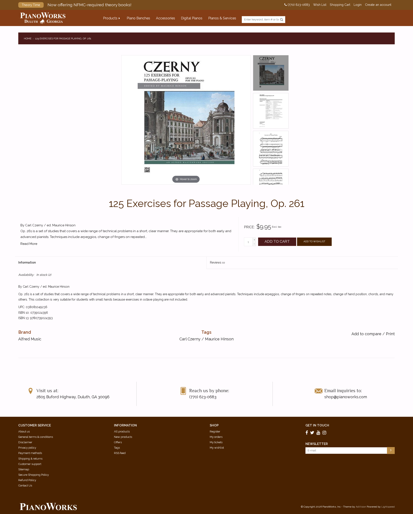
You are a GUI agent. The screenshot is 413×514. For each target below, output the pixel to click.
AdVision (361, 506)
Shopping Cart (340, 4)
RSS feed (120, 453)
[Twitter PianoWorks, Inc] (313, 432)
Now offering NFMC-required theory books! (76, 4)
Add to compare (366, 334)
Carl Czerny (189, 339)
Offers (118, 442)
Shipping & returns (30, 458)
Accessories (165, 18)
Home (27, 38)
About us (24, 431)
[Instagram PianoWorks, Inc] (325, 432)
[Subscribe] (391, 450)
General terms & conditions (35, 436)
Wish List (319, 4)
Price (249, 227)
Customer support (29, 464)
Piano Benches (138, 18)
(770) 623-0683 (298, 4)
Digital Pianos (191, 18)
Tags (117, 447)
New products (123, 436)
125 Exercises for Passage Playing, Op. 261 (63, 38)
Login (358, 4)
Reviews (217, 262)
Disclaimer (25, 442)
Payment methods (30, 453)
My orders (216, 436)
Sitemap (23, 469)
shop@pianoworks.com (345, 397)
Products (110, 18)
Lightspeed (388, 506)
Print (390, 334)
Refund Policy (27, 480)
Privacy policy (27, 447)
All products (122, 431)
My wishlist (217, 447)
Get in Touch (317, 425)
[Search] (281, 19)
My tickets (216, 442)
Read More (28, 244)
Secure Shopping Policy (33, 474)
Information (27, 262)
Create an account (378, 4)
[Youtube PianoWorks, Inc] (319, 432)
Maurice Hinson (219, 339)
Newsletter (316, 444)
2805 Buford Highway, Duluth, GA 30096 (72, 397)
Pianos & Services (222, 18)
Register (215, 431)
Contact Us (25, 485)
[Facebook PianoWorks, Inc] (307, 432)
